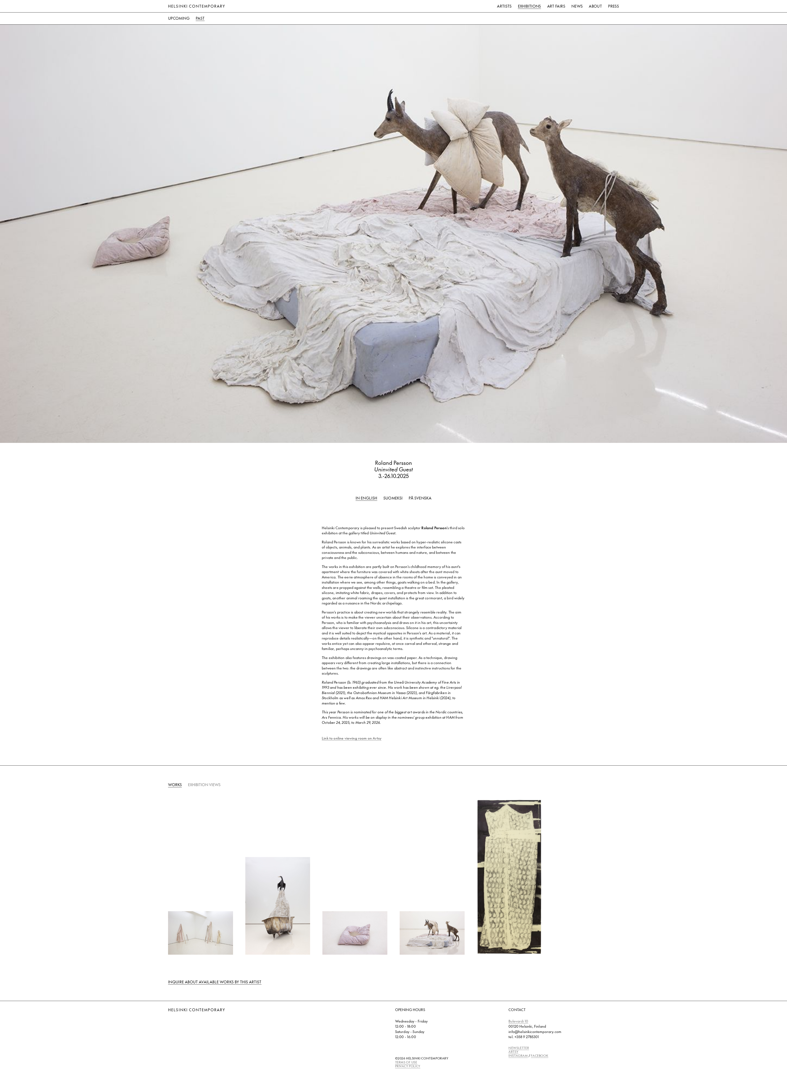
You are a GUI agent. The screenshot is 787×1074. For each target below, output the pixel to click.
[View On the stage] (432, 932)
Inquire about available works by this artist (215, 981)
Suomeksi (393, 498)
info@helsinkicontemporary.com (534, 1031)
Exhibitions (529, 6)
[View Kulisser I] (509, 877)
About (595, 6)
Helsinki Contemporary (196, 6)
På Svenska (420, 498)
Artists (504, 6)
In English (366, 498)
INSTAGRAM (518, 1055)
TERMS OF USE (406, 1062)
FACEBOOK (539, 1055)
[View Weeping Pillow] (354, 932)
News (577, 6)
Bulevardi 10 (518, 1021)
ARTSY (513, 1051)
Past (200, 18)
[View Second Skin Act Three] (200, 932)
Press (613, 6)
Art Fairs (556, 6)
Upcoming (179, 18)
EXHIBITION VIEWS (204, 784)
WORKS (175, 784)
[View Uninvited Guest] (277, 905)
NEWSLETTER (518, 1047)
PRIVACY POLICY (407, 1066)
